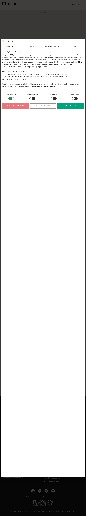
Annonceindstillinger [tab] (53, 46)
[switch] (32, 98)
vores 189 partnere (12, 55)
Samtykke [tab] (11, 46)
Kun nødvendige (15, 106)
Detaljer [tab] (32, 46)
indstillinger (79, 62)
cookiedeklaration (34, 86)
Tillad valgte (43, 106)
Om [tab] (75, 46)
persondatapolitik (49, 86)
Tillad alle (70, 106)
